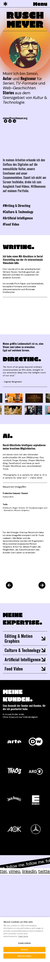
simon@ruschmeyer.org (15, 118)
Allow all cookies (24, 956)
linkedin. (25, 871)
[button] (39, 3)
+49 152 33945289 (20, 908)
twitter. (41, 871)
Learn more (23, 936)
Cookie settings (24, 943)
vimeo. (11, 871)
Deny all (24, 950)
